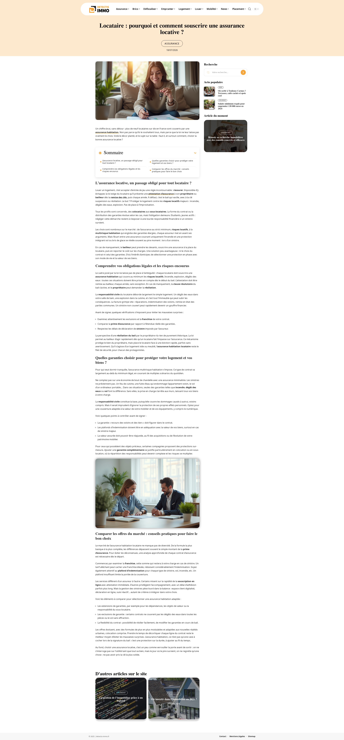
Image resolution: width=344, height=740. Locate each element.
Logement (121, 693)
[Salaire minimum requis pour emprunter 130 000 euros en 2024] (209, 104)
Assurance (172, 43)
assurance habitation (107, 132)
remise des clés (119, 197)
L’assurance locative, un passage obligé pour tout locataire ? (122, 161)
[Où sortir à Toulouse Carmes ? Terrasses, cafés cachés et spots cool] (209, 91)
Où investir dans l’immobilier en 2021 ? (174, 699)
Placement (174, 694)
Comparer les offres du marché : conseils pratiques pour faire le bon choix (170, 170)
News (220, 87)
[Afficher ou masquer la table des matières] (159, 152)
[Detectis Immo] (99, 9)
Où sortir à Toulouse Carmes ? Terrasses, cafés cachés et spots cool (232, 93)
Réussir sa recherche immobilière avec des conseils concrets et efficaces (226, 138)
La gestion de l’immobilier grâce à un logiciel (121, 699)
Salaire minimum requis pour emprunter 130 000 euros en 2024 (231, 106)
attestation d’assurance (161, 193)
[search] (249, 9)
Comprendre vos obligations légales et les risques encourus (121, 170)
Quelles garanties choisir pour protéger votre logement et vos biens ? (172, 161)
